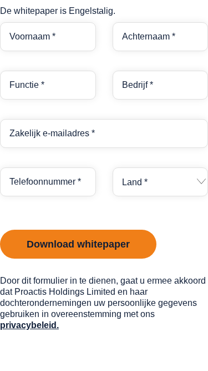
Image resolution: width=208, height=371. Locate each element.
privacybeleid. (29, 325)
